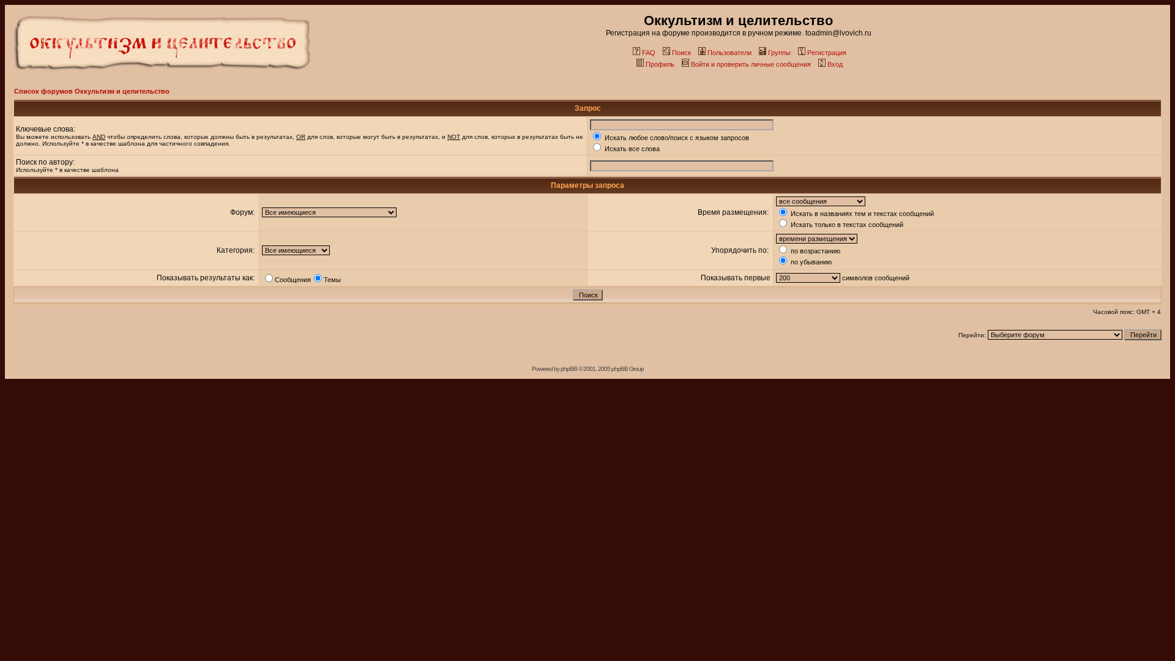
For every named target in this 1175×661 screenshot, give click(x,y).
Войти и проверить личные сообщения (751, 64)
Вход (835, 64)
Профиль (660, 64)
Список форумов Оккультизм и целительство (92, 91)
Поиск (681, 52)
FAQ (648, 52)
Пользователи (729, 52)
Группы (779, 52)
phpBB (569, 368)
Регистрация (826, 52)
